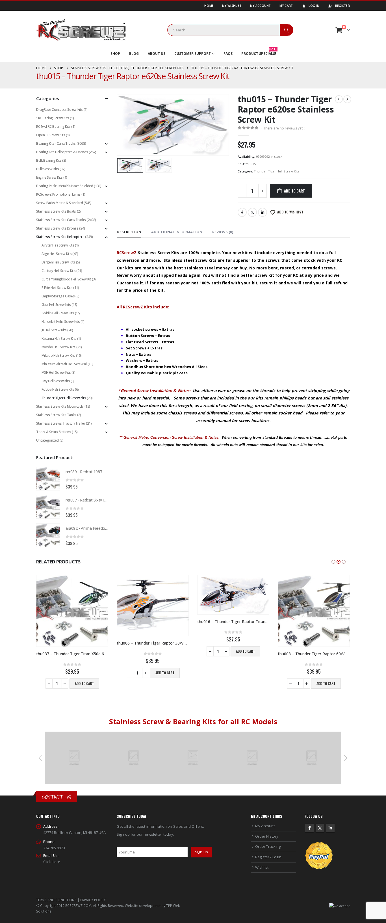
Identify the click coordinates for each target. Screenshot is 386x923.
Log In (314, 6)
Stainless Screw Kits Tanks (56, 414)
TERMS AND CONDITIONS (56, 900)
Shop (115, 53)
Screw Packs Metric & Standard (59, 202)
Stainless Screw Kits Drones (57, 228)
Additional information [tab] (176, 231)
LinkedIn (262, 212)
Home (209, 6)
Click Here (51, 861)
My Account (260, 6)
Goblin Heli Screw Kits (58, 313)
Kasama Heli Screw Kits (59, 338)
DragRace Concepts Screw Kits (59, 109)
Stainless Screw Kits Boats (56, 211)
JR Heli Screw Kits (54, 330)
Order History (266, 836)
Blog (134, 53)
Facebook (242, 212)
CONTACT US (56, 797)
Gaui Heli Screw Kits (56, 304)
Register (342, 6)
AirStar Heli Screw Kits (58, 245)
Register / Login (268, 856)
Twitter (252, 212)
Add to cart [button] (84, 683)
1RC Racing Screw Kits (52, 118)
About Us (156, 53)
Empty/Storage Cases (58, 296)
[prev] (339, 99)
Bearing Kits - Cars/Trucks (56, 143)
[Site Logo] (81, 30)
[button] (118, 125)
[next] (347, 99)
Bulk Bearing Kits (48, 160)
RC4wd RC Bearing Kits (53, 126)
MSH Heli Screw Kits (56, 372)
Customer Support (192, 53)
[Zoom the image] (74, 734)
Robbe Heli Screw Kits (58, 389)
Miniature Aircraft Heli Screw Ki (64, 364)
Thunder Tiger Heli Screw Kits (276, 171)
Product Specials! (258, 52)
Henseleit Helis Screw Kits (61, 321)
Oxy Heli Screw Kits (56, 381)
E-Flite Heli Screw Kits (57, 287)
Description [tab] (129, 231)
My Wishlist (232, 6)
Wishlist (261, 867)
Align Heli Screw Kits (57, 253)
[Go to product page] (48, 478)
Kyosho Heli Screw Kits (58, 347)
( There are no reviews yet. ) (283, 128)
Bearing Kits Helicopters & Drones (62, 152)
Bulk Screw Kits (47, 169)
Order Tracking (268, 846)
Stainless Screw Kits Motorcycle (60, 406)
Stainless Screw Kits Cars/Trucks (61, 219)
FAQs (228, 53)
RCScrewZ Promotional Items (58, 194)
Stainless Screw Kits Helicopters (60, 236)
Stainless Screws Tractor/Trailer (60, 423)
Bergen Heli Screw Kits (58, 262)
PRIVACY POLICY (93, 900)
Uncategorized (47, 440)
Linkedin (330, 828)
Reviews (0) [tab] (222, 231)
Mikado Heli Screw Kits (58, 355)
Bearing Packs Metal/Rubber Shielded (64, 185)
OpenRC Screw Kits (50, 135)
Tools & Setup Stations (53, 431)
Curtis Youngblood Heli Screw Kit (66, 279)
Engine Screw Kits (49, 177)
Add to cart (294, 191)
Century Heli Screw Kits (59, 270)
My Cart (286, 6)
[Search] (286, 30)
